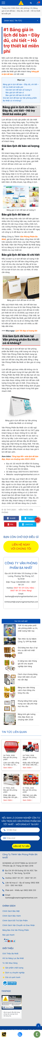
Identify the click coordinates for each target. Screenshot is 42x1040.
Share (12, 518)
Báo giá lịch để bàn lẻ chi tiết (18, 95)
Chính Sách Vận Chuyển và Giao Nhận (18, 925)
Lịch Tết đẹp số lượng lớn (26, 331)
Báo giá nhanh (8, 935)
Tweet (30, 518)
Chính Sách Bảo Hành (11, 916)
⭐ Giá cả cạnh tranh (11, 977)
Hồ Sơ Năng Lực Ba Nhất (13, 958)
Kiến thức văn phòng (20, 8)
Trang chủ (6, 8)
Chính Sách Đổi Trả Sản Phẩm (15, 920)
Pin (11, 524)
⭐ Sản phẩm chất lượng (12, 968)
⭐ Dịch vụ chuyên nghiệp (13, 972)
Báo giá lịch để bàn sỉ (15, 92)
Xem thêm (7, 767)
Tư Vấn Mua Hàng (9, 963)
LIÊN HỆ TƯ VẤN (21, 846)
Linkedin (28, 524)
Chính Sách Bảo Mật (11, 911)
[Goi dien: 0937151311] (37, 1034)
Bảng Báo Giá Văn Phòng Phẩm (15, 930)
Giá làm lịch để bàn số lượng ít (19, 90)
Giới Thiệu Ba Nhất (10, 953)
